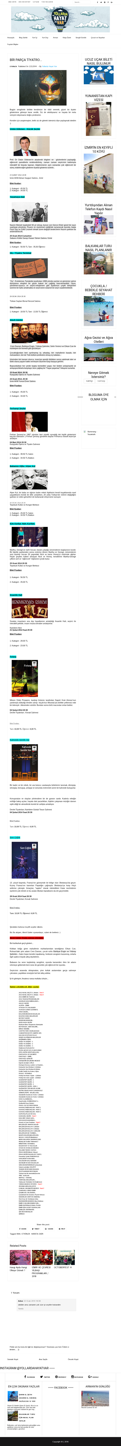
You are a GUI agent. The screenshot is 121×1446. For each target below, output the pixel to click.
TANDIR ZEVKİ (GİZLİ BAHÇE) (29, 1169)
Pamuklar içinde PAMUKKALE (29, 1156)
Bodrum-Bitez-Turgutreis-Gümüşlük (31, 1024)
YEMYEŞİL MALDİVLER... (27, 1180)
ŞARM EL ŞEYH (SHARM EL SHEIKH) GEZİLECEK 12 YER (27, 1398)
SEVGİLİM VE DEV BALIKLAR (29, 1163)
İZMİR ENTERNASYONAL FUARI (30, 1205)
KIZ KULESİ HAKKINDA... (27, 1120)
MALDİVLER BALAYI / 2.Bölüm (29, 1129)
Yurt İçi (34, 38)
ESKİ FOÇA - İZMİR (25, 1056)
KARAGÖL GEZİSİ (25, 1116)
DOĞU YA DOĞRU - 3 (26, 1046)
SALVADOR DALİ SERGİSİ (27, 1161)
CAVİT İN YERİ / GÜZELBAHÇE (29, 1031)
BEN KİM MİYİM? (24, 2)
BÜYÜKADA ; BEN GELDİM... (28, 1027)
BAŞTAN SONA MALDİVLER (28, 1016)
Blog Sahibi (23, 38)
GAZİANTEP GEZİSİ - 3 (26, 1084)
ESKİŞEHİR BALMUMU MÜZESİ (29, 1061)
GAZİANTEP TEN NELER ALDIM (29, 1088)
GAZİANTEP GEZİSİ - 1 (26, 1080)
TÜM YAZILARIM (47, 2)
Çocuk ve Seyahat (98, 38)
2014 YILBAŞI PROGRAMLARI (29, 999)
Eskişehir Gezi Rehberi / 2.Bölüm (30, 1067)
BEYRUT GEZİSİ (24, 1018)
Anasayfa (10, 38)
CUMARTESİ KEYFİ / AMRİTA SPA (30, 1033)
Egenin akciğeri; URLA (26, 1063)
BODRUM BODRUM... (26, 1020)
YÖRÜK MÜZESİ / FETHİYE (28, 1184)
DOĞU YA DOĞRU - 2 (26, 1044)
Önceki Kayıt (73, 1359)
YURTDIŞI (101, 381)
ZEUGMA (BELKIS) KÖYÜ (27, 1186)
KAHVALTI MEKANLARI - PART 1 (30, 1107)
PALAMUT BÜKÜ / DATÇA (27, 1150)
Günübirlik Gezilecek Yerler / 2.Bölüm (31, 1097)
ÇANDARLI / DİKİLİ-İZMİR (27, 1190)
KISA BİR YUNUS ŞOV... (27, 1118)
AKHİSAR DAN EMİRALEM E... (29, 1001)
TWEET (36, 1229)
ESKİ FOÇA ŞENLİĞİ (25, 1058)
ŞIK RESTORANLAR (25, 1212)
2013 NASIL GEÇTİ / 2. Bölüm (28, 995)
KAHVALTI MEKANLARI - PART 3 (30, 1112)
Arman (55, 38)
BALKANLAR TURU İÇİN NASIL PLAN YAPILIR (27, 1417)
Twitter (46, 1377)
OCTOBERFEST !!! (63, 1267)
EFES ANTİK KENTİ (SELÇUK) (29, 1052)
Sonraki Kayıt (12, 1359)
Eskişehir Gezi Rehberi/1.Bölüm (29, 1069)
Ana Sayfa (12, 2)
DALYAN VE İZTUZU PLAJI (28, 1035)
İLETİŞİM (36, 2)
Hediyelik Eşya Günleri (26, 1103)
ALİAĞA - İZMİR (24, 1005)
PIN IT (63, 1229)
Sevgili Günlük (81, 38)
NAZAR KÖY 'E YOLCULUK (28, 1146)
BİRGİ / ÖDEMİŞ (24, 1029)
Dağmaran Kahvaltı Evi (26, 1048)
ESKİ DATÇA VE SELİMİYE (28, 1054)
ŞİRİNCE (22, 1214)
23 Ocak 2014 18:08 (32, 1301)
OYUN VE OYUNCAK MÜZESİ (29, 1148)
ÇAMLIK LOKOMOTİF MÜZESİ (29, 1188)
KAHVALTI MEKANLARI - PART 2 (30, 1110)
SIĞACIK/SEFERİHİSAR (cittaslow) (30, 1165)
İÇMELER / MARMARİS (26, 1209)
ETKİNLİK (13, 67)
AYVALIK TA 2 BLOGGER (27, 1007)
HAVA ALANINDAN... (26, 1099)
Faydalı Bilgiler (12, 44)
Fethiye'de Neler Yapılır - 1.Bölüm (30, 1075)
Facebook (31, 1377)
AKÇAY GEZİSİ (24, 1003)
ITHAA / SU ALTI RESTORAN (28, 1105)
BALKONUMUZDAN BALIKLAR (29, 1014)
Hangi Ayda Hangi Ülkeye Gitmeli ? (18, 1269)
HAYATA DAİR (37, 1234)
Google (96, 1377)
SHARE (23, 1229)
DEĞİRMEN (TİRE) (25, 1039)
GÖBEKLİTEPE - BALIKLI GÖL (29, 1093)
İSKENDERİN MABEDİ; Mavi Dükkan (31, 1201)
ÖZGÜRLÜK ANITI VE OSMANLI (29, 1197)
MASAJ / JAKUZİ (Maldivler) (28, 1137)
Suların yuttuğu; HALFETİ (27, 1167)
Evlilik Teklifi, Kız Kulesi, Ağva (29, 1071)
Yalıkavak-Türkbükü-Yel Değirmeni (30, 1182)
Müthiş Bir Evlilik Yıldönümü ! (28, 1141)
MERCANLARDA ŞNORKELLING (30, 1139)
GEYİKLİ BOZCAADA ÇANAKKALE (31, 1090)
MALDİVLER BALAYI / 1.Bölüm (29, 1127)
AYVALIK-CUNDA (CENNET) (28, 1010)
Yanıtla (20, 1308)
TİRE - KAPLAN (24, 1175)
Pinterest (62, 1377)
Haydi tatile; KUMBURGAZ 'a (28, 1101)
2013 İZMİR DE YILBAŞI (27, 997)
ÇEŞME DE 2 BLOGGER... (27, 1192)
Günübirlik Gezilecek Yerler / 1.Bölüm (31, 1095)
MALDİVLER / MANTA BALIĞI (28, 1124)
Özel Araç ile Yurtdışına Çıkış (28, 1199)
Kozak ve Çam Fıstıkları (27, 1122)
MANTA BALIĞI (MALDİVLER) (29, 1135)
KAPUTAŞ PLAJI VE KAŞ (27, 1114)
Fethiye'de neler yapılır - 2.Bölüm (30, 1078)
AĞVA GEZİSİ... (24, 1012)
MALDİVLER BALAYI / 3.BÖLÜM (29, 1131)
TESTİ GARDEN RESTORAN (28, 1171)
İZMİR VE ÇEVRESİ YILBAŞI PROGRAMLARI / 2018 (41, 1272)
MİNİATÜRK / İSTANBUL (27, 1144)
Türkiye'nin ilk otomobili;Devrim (29, 1173)
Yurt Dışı (45, 38)
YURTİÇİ (89, 381)
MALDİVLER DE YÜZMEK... (28, 1133)
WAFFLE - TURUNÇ (25, 1178)
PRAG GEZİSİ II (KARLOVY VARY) (30, 1154)
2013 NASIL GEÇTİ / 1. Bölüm (28, 993)
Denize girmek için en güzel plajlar (30, 1050)
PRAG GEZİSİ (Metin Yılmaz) (28, 1152)
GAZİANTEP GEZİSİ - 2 (26, 1082)
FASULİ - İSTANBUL (25, 1073)
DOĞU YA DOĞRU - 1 (26, 1041)
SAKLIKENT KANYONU (27, 1158)
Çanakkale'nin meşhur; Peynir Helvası (32, 1195)
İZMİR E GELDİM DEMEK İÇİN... (29, 1203)
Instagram (78, 1377)
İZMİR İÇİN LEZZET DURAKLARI (29, 1207)
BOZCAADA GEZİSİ (25, 1022)
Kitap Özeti (67, 38)
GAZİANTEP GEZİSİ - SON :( (28, 1086)
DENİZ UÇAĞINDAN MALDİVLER (30, 1037)
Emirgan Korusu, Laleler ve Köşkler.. (31, 1065)
